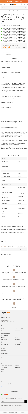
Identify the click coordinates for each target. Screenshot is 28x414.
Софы (2, 331)
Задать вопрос (14, 259)
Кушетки (2, 330)
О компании (17, 359)
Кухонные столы (4, 351)
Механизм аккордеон (5, 333)
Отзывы (2, 371)
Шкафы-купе (17, 339)
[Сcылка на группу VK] (1, 384)
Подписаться (25, 401)
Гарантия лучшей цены (19, 363)
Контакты (17, 365)
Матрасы (3, 337)
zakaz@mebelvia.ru (5, 379)
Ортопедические (4, 335)
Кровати (16, 325)
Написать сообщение (14, 391)
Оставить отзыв (21, 246)
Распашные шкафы (19, 341)
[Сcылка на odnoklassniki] (4, 384)
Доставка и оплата (5, 363)
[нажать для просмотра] (14, 29)
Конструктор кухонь (5, 353)
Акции (2, 361)
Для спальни (17, 344)
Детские (3, 342)
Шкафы (16, 337)
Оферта (2, 369)
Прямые (2, 326)
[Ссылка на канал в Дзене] (8, 384)
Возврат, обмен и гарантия (6, 365)
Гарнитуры (3, 348)
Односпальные (18, 326)
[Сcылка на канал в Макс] (6, 384)
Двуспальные (17, 330)
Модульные (3, 350)
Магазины (17, 361)
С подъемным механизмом (20, 331)
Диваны (2, 325)
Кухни (2, 346)
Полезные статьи (4, 367)
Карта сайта (17, 367)
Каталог (2, 359)
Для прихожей (18, 342)
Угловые (2, 328)
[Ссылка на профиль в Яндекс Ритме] (10, 384)
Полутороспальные (19, 328)
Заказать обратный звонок (6, 377)
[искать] (26, 7)
